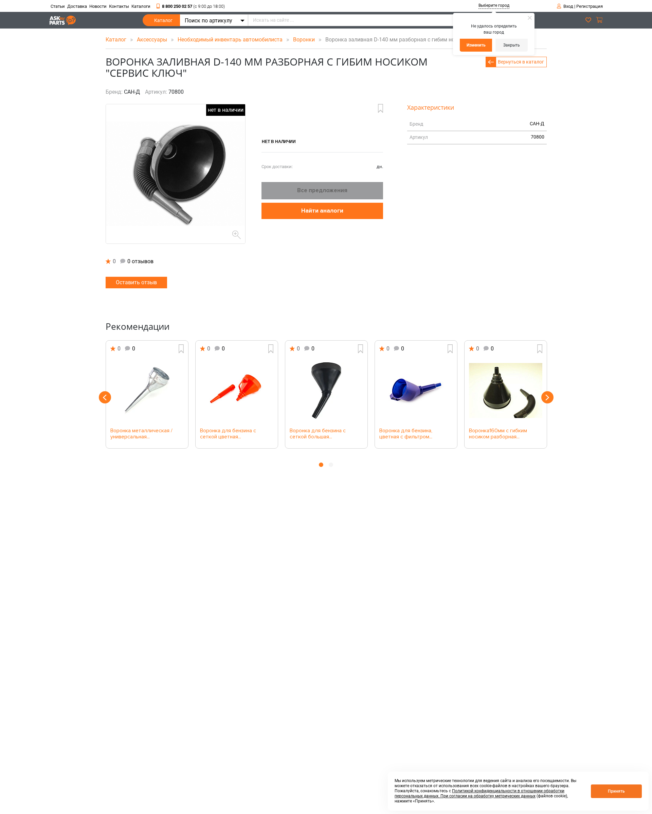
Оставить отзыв (136, 282)
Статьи (58, 6)
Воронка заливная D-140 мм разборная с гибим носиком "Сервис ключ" (414, 39)
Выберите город (493, 5)
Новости (98, 6)
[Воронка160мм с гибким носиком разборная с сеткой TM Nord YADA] (505, 390)
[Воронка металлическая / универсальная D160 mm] (147, 390)
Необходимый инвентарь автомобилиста (231, 39)
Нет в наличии (279, 141)
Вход (568, 6)
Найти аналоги (322, 210)
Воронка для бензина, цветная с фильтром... (405, 434)
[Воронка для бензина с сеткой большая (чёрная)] (326, 390)
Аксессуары (152, 39)
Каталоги (140, 6)
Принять (616, 791)
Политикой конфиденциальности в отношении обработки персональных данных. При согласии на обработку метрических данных (479, 793)
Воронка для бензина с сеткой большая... (318, 434)
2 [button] (331, 465)
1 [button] (321, 465)
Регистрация (589, 6)
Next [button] (547, 397)
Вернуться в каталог (521, 62)
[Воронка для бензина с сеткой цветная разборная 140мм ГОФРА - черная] (236, 390)
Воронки (304, 39)
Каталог (163, 20)
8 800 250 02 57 (193, 6)
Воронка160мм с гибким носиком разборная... (498, 434)
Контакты (119, 6)
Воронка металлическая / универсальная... (141, 434)
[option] (147, 394)
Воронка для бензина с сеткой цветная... (228, 434)
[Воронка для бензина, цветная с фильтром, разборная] (416, 390)
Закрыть (511, 45)
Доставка (77, 6)
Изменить (476, 45)
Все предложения (322, 190)
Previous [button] (105, 397)
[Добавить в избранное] (380, 108)
